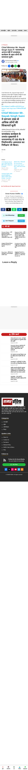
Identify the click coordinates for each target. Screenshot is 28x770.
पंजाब (25, 30)
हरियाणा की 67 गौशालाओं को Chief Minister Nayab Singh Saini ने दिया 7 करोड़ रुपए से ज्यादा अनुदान (19, 165)
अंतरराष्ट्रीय (3, 30)
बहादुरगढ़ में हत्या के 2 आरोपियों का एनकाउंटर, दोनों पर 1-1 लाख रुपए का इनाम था (20, 254)
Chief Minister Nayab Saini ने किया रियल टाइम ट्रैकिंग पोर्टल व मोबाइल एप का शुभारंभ (7, 164)
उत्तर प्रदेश (14, 30)
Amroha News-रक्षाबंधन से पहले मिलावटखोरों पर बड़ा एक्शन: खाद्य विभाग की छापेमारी (18, 348)
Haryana (5, 45)
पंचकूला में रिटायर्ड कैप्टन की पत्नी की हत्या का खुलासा (7, 245)
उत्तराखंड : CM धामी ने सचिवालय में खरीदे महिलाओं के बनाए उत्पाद (18, 378)
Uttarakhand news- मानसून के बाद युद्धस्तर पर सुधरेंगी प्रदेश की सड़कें (18, 339)
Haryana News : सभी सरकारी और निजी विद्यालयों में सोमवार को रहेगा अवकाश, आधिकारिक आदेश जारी (7, 235)
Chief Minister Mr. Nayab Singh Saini (13, 114)
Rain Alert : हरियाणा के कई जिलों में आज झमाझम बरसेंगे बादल (7, 254)
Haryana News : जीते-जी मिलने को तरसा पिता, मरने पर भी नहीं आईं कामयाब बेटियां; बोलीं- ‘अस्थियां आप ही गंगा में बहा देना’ (20, 235)
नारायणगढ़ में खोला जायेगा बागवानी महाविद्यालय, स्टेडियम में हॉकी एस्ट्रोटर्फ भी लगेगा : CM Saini (7, 176)
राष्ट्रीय (8, 30)
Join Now (21, 215)
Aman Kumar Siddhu (12, 60)
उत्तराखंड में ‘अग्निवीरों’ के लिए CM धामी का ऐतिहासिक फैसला (19, 362)
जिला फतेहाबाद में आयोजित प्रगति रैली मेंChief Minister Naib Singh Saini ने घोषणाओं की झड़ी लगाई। (14, 108)
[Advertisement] (14, 15)
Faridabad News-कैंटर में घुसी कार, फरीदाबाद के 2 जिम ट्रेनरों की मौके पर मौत (20, 245)
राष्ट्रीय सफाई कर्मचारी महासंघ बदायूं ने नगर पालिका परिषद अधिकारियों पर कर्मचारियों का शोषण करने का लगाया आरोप (18, 370)
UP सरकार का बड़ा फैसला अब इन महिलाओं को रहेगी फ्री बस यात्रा (18, 356)
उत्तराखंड (20, 30)
